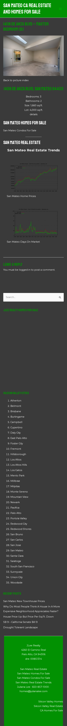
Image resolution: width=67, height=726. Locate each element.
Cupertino (16, 427)
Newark (15, 502)
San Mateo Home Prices (21, 196)
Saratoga (15, 561)
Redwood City (18, 523)
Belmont (15, 406)
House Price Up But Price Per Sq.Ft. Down (28, 616)
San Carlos (16, 539)
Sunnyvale (16, 571)
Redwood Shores (20, 529)
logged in (24, 269)
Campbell (16, 422)
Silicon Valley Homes (50, 701)
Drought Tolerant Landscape (20, 627)
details (33, 114)
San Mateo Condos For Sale (19, 130)
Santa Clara (16, 555)
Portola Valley (18, 518)
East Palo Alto (18, 438)
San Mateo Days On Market (23, 241)
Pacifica (14, 507)
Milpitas (15, 486)
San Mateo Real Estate (21, 142)
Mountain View (19, 496)
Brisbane (15, 411)
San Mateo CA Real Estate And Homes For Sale (27, 8)
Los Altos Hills (18, 464)
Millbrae (15, 480)
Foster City (16, 443)
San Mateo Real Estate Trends (33, 150)
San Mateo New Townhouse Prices (24, 601)
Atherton (15, 400)
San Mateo (16, 550)
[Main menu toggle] (60, 8)
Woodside (16, 582)
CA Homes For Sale (51, 710)
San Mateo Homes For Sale (24, 123)
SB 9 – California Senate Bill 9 (20, 622)
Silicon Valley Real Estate (48, 706)
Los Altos (15, 459)
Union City (16, 577)
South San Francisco (22, 566)
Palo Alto (15, 513)
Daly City (15, 432)
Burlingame (17, 416)
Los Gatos (16, 470)
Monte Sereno (19, 491)
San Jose (15, 545)
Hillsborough (18, 454)
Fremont (15, 448)
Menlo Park (17, 475)
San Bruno (16, 534)
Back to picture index (16, 80)
